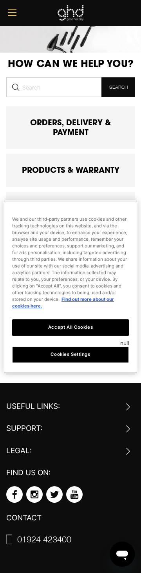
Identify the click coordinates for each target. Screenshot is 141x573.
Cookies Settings (70, 354)
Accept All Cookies (70, 327)
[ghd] (70, 18)
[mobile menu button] (12, 12)
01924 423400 (25, 539)
